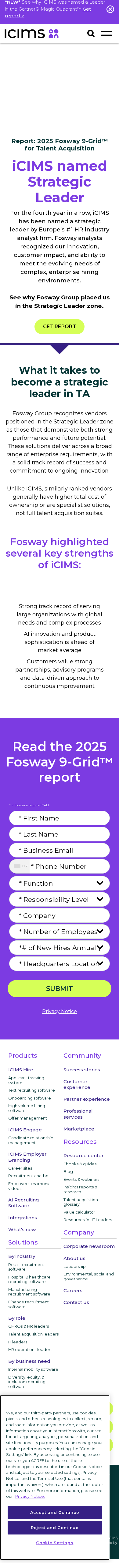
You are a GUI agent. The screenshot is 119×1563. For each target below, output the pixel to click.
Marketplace (78, 1129)
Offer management (27, 1118)
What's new (22, 1229)
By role (16, 1318)
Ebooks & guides (79, 1163)
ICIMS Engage (25, 1130)
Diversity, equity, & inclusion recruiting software (26, 1382)
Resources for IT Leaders (87, 1219)
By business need (29, 1361)
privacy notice (59, 1011)
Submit (59, 988)
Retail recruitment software (26, 1267)
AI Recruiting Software (23, 1202)
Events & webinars (81, 1179)
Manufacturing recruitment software (29, 1292)
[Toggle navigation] (106, 33)
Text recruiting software (31, 1090)
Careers (72, 1290)
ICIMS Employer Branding (27, 1157)
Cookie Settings (54, 1542)
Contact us (76, 1302)
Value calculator (79, 1212)
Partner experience (86, 1099)
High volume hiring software (26, 1108)
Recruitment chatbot (29, 1175)
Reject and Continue (54, 1527)
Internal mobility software (33, 1369)
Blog (68, 1171)
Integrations (22, 1218)
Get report (59, 326)
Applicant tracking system (26, 1080)
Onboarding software (29, 1098)
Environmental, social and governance (88, 1276)
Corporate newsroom (89, 1246)
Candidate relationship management (30, 1140)
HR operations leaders (30, 1349)
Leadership (74, 1266)
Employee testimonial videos (30, 1186)
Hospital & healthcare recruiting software (29, 1279)
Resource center (83, 1155)
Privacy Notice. (30, 1496)
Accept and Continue (54, 1512)
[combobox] (19, 866)
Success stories (81, 1070)
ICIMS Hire (20, 1070)
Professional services (78, 1114)
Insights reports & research (80, 1189)
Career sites (20, 1168)
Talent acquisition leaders (33, 1334)
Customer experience (76, 1084)
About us (74, 1258)
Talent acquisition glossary (80, 1202)
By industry (21, 1256)
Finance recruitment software (28, 1304)
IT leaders (17, 1341)
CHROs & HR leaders (28, 1326)
